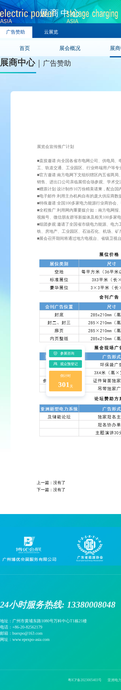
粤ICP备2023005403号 (85, 680)
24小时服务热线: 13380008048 (57, 604)
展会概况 (69, 48)
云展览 (51, 31)
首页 (24, 48)
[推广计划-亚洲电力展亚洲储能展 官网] (59, 20)
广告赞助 (15, 31)
